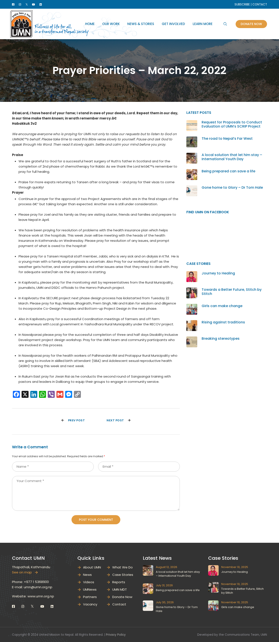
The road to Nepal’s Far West (227, 138)
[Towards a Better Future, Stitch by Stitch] (191, 290)
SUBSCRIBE (242, 4)
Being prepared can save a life (228, 171)
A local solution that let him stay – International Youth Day (232, 156)
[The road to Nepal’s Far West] (191, 139)
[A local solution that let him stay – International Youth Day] (191, 155)
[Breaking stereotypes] (191, 339)
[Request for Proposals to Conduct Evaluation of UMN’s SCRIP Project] (191, 122)
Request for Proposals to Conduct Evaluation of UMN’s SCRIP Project (232, 124)
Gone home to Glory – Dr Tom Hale (232, 187)
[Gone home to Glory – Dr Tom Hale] (191, 188)
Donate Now (251, 24)
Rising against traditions (223, 322)
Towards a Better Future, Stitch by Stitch (232, 291)
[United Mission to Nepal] (21, 23)
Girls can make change (222, 305)
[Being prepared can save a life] (191, 171)
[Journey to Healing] (191, 273)
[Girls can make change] (191, 306)
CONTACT (259, 4)
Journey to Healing (218, 273)
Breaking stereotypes (221, 338)
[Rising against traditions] (191, 322)
